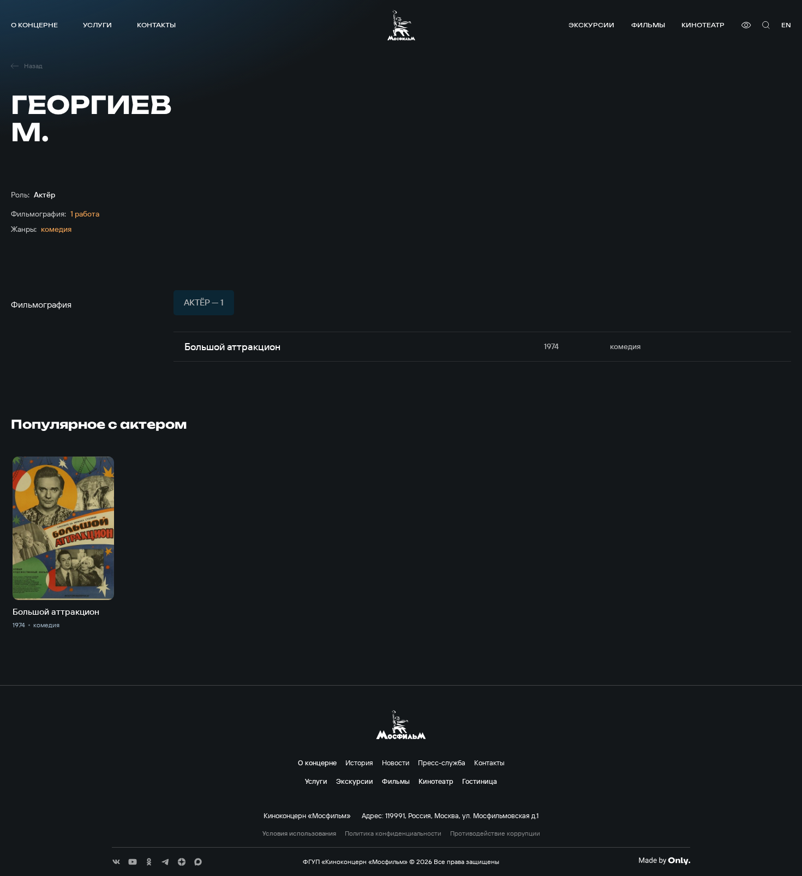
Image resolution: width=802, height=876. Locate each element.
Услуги (97, 25)
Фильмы (648, 25)
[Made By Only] (664, 860)
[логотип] (401, 25)
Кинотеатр (703, 25)
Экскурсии (591, 25)
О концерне (34, 25)
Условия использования (299, 833)
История (359, 762)
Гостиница (479, 781)
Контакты (156, 25)
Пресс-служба (441, 762)
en (786, 25)
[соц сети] (116, 861)
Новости (395, 762)
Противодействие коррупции (495, 833)
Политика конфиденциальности (393, 833)
